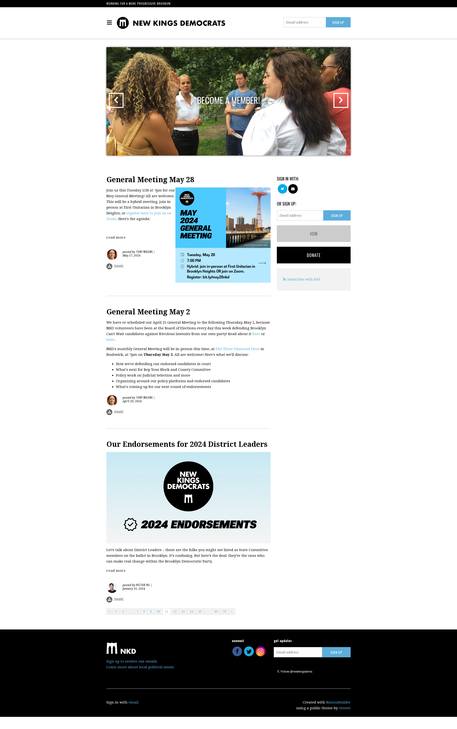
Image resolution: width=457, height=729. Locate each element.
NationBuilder (338, 702)
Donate (314, 255)
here (256, 334)
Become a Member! (228, 100)
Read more (116, 237)
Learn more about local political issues (140, 667)
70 (224, 611)
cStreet (345, 708)
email (134, 702)
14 (191, 611)
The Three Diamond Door (238, 349)
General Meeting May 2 (148, 312)
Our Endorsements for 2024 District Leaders (187, 444)
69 (216, 611)
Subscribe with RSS (303, 279)
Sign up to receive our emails (131, 661)
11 (166, 611)
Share (119, 265)
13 (183, 611)
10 (158, 611)
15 (200, 611)
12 (175, 611)
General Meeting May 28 (150, 180)
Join (314, 234)
